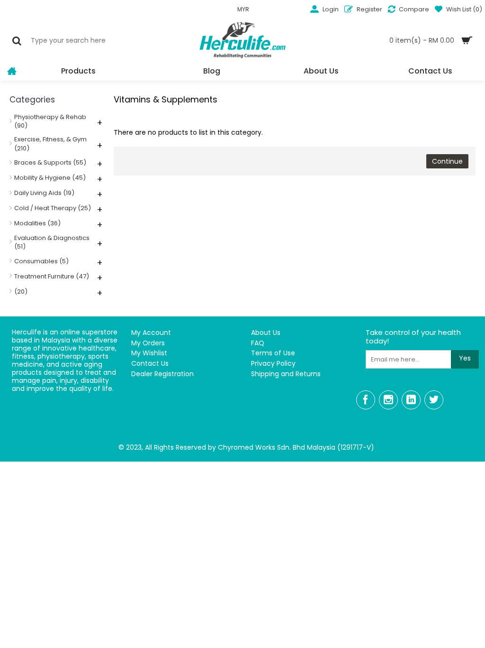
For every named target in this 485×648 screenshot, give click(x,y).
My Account (151, 332)
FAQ (257, 343)
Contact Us (150, 363)
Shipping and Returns (286, 374)
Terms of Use (273, 353)
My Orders (148, 343)
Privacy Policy (273, 363)
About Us (265, 332)
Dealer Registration (162, 374)
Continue (447, 161)
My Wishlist (149, 353)
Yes (465, 358)
